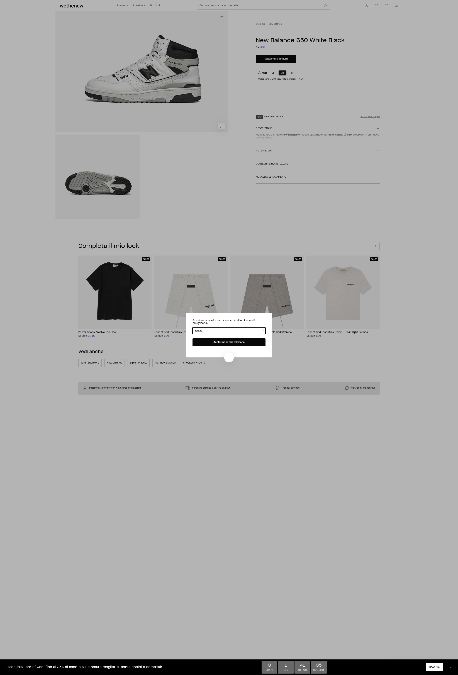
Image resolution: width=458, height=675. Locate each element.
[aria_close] (229, 357)
